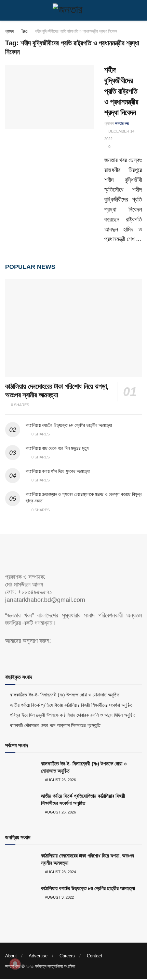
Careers (67, 955)
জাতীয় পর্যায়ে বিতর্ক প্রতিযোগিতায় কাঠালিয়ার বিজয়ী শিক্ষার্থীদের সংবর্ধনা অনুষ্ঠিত (71, 705)
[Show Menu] (8, 10)
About (11, 955)
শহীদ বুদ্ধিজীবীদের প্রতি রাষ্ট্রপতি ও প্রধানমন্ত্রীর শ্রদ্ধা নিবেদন (76, 31)
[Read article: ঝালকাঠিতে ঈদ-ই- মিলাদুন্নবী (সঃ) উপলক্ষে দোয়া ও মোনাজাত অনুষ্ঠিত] (20, 771)
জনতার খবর (122, 123)
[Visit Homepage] (73, 10)
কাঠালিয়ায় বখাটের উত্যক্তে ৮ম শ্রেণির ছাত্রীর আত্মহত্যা (69, 425)
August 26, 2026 (60, 780)
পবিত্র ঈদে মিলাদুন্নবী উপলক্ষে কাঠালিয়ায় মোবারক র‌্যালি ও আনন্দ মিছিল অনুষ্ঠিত (72, 715)
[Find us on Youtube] (19, 655)
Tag (24, 31)
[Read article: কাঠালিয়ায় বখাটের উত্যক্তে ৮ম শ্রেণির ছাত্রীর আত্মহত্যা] (20, 896)
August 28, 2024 (60, 872)
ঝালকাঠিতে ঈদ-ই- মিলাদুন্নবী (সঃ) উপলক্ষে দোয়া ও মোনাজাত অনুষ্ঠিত (64, 694)
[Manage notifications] (15, 963)
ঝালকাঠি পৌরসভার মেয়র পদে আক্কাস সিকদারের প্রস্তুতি (55, 725)
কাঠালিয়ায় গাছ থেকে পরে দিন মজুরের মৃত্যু (57, 448)
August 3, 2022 (59, 897)
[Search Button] (139, 10)
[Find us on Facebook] (7, 655)
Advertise (38, 955)
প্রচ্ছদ (9, 31)
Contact (94, 955)
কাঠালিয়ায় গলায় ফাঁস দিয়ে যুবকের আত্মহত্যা (58, 471)
